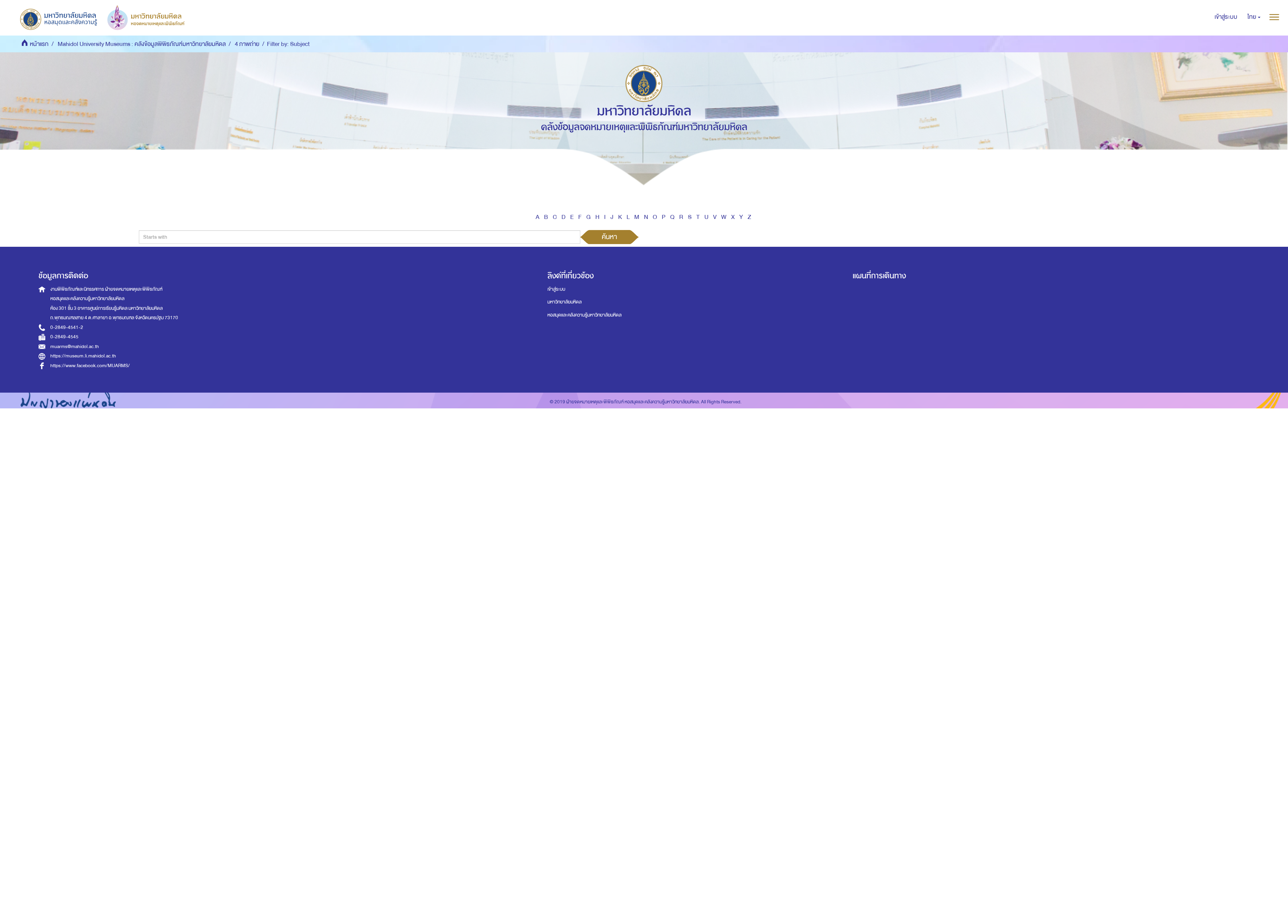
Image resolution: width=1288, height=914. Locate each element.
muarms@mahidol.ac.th (74, 346)
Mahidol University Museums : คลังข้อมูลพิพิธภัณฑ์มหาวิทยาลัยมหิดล (142, 44)
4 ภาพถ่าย (247, 44)
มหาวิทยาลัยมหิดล (564, 302)
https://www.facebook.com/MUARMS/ (90, 365)
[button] (1254, 17)
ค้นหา (609, 237)
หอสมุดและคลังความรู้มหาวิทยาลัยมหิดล (584, 315)
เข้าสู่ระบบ (556, 289)
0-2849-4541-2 (66, 327)
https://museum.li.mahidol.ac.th (83, 356)
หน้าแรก (39, 44)
